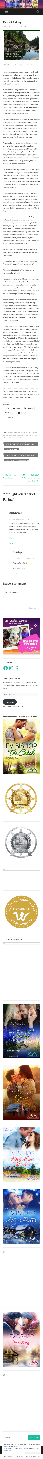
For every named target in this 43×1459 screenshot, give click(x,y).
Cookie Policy (7, 1450)
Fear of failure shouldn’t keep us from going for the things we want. (20, 443)
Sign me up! (10, 702)
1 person (22, 568)
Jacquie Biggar (15, 512)
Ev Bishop (22, 26)
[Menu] (6, 11)
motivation (33, 432)
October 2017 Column (10, 435)
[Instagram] (11, 668)
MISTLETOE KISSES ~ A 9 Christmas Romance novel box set (31, 478)
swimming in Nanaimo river (17, 460)
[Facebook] (5, 668)
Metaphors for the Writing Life (18, 432)
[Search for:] (21, 1437)
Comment (32, 608)
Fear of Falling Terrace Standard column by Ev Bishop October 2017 (19, 454)
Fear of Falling (12, 449)
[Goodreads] (17, 668)
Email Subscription (11, 678)
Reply (11, 543)
